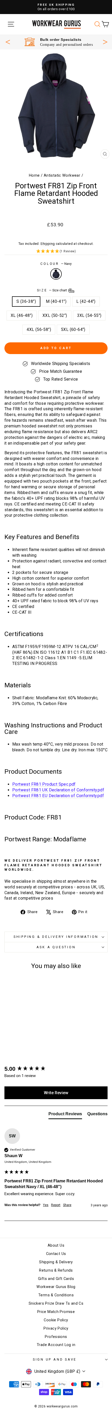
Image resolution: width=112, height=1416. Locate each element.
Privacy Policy (55, 1328)
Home (34, 175)
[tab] (65, 1115)
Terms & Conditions (56, 1295)
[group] (56, 1069)
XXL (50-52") (54, 315)
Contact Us (56, 1254)
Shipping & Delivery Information (56, 937)
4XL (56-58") (39, 329)
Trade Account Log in (56, 1345)
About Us (56, 1245)
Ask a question (56, 947)
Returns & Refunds (56, 1270)
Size (52, 290)
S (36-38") (26, 301)
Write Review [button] (56, 1092)
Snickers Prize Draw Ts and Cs (56, 1303)
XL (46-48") (22, 315)
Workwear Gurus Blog (55, 1287)
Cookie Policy (56, 1320)
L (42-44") (86, 301)
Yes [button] (45, 1205)
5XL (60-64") (73, 329)
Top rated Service (59, 39)
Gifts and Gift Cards (56, 1279)
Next (105, 41)
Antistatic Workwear (62, 175)
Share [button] (67, 1205)
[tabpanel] (58, 42)
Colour (55, 264)
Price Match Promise (56, 1312)
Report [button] (55, 1205)
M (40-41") (56, 301)
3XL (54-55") (89, 315)
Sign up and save (55, 1359)
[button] (56, 251)
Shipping (47, 244)
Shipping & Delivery (56, 1262)
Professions (56, 1337)
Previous (8, 42)
